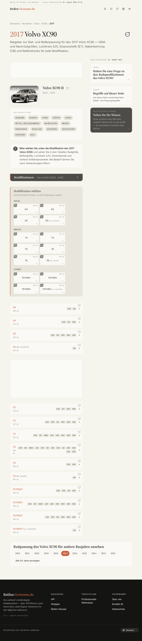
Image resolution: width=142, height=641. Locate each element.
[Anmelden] (105, 8)
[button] (46, 177)
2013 (103, 553)
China (45, 118)
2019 (46, 553)
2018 (55, 553)
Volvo (37, 23)
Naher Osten (51, 123)
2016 (74, 553)
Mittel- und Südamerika (27, 123)
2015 (84, 553)
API (52, 599)
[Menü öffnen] (129, 8)
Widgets (55, 604)
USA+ (32, 135)
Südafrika (52, 129)
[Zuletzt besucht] (111, 8)
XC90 (44, 23)
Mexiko (65, 123)
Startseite (15, 23)
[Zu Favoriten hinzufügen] (67, 88)
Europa (56, 118)
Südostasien (68, 129)
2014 (94, 553)
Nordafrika (21, 129)
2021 (27, 553)
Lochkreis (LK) (48, 46)
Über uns (116, 599)
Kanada (33, 118)
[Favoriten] (117, 8)
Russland (37, 129)
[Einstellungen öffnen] (123, 8)
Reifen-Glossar (58, 609)
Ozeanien (19, 118)
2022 (17, 553)
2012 (113, 553)
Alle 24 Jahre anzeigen (28, 560)
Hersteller (27, 23)
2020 (36, 553)
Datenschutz (118, 609)
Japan (68, 118)
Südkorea (20, 135)
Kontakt (116, 604)
